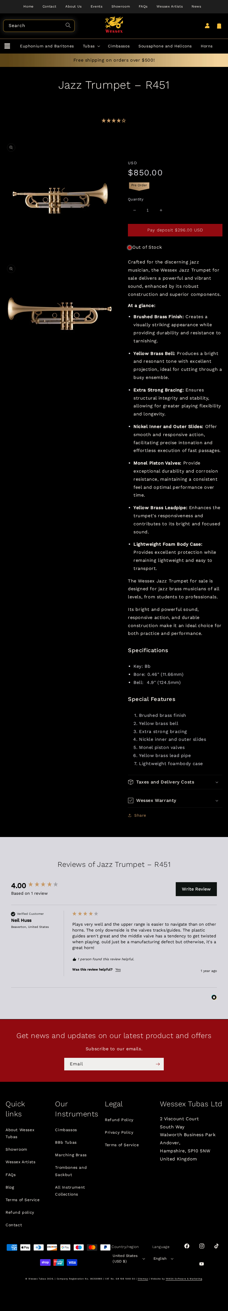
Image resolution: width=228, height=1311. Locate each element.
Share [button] (140, 815)
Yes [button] (118, 969)
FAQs (11, 1174)
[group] (40, 886)
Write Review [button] (196, 889)
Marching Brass (70, 1155)
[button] (7, 46)
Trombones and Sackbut (71, 1171)
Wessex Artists (20, 1162)
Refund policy (20, 1212)
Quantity (135, 199)
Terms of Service (23, 1200)
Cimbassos (66, 1130)
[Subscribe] (158, 1064)
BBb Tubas (65, 1142)
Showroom (16, 1149)
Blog (10, 1187)
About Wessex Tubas (20, 1133)
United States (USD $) (125, 1258)
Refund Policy (119, 1120)
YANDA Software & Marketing (184, 1279)
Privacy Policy (119, 1132)
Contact (14, 1225)
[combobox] (39, 26)
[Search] (69, 26)
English (160, 1258)
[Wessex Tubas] (114, 24)
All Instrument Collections (70, 1190)
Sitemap (143, 1279)
